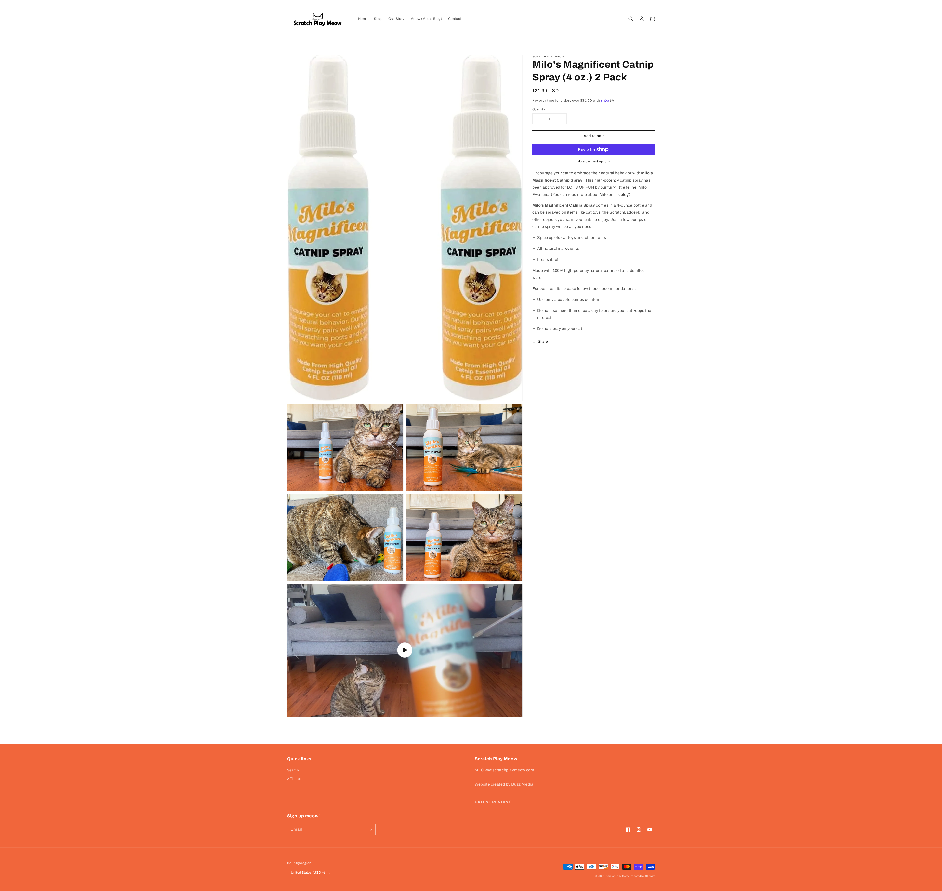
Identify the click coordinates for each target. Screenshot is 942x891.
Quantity (538, 109)
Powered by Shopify (642, 876)
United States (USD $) (308, 872)
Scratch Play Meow (617, 876)
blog (625, 194)
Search (293, 770)
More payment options (593, 161)
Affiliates (294, 779)
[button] (631, 18)
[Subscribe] (370, 829)
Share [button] (543, 341)
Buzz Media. (522, 784)
